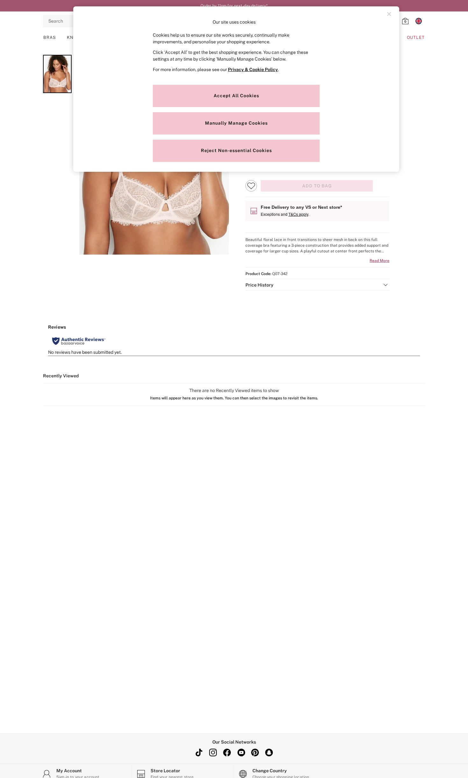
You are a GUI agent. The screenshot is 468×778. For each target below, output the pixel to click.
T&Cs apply (298, 214)
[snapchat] (269, 752)
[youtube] (241, 752)
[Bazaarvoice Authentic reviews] (78, 341)
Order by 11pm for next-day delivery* (234, 6)
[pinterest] (255, 752)
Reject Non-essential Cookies (236, 150)
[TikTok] (199, 752)
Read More (379, 260)
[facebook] (227, 752)
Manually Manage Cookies (236, 123)
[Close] (389, 14)
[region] (236, 89)
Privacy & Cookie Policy (253, 69)
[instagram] (213, 752)
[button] (317, 285)
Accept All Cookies (236, 95)
